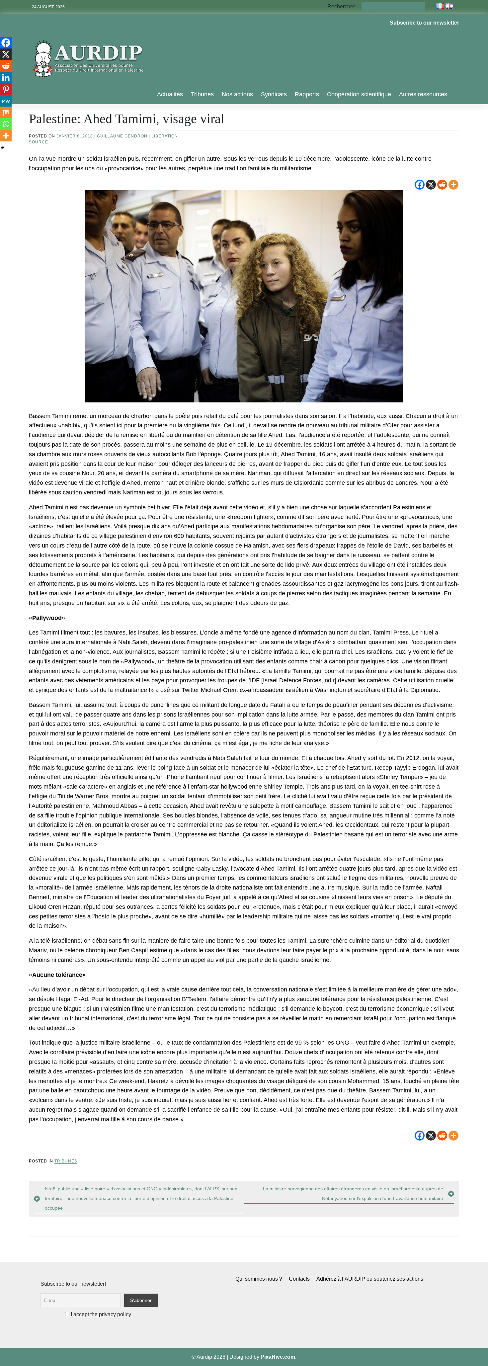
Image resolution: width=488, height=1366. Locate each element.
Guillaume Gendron (122, 136)
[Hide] (2, 147)
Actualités (170, 94)
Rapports (307, 94)
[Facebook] (420, 185)
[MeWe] (6, 101)
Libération (164, 136)
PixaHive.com (278, 1357)
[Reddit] (442, 185)
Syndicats (274, 94)
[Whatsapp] (6, 124)
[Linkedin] (6, 77)
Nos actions (237, 94)
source (38, 142)
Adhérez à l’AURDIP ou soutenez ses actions (369, 1279)
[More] (453, 185)
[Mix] (6, 112)
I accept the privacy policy (100, 1314)
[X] (431, 185)
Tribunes (202, 94)
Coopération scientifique (359, 94)
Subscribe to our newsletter (424, 23)
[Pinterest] (6, 89)
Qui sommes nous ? (258, 1279)
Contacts (299, 1279)
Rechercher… (343, 6)
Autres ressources (423, 94)
